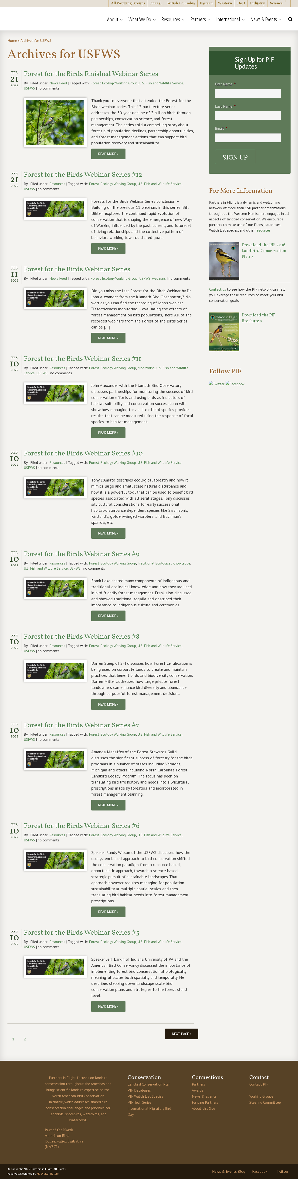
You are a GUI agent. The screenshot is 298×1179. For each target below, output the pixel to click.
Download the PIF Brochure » (258, 318)
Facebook (259, 1171)
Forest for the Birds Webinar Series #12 (83, 175)
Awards (197, 1090)
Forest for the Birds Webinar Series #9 (81, 554)
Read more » (108, 154)
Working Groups (261, 1096)
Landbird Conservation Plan (149, 1084)
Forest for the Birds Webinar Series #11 (82, 359)
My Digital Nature (48, 1173)
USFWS (29, 88)
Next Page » (181, 1034)
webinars (159, 278)
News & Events (204, 1096)
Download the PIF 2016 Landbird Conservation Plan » (264, 251)
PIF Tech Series (139, 1102)
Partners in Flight (49, 18)
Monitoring (146, 367)
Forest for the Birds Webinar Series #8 (81, 637)
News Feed (58, 83)
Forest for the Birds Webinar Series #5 (81, 933)
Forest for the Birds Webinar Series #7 (81, 725)
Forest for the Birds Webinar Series (77, 269)
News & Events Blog (228, 1171)
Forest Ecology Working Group (114, 83)
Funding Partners (205, 1102)
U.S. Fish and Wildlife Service (161, 83)
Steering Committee (265, 1102)
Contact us (217, 289)
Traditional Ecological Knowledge (164, 563)
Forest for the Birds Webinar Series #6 (81, 826)
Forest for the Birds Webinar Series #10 (83, 453)
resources (263, 230)
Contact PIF (258, 1084)
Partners (198, 1084)
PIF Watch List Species (145, 1096)
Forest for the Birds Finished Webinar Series (91, 74)
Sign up (235, 157)
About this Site (203, 1108)
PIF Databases (139, 1090)
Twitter (282, 1171)
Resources (57, 183)
